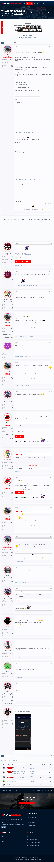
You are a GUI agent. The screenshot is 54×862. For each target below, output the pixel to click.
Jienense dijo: (18, 539)
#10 (51, 451)
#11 (51, 477)
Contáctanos (32, 790)
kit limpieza (4, 15)
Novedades (36, 3)
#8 (51, 391)
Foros (28, 3)
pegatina (12, 15)
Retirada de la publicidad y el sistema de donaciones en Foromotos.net (16, 772)
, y (21, 265)
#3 (51, 271)
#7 (51, 362)
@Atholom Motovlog (31, 183)
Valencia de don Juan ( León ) (31, 368)
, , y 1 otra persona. (27, 285)
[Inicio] (31, 13)
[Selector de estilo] (49, 3)
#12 (51, 507)
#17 (51, 642)
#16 (51, 618)
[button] (32, 3)
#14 (51, 567)
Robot (30, 137)
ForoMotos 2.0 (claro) (7, 790)
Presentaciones (33, 781)
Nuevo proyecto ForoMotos (16, 777)
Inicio (24, 3)
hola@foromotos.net (34, 839)
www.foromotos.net (34, 836)
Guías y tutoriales (31, 822)
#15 (51, 588)
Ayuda (45, 790)
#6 (51, 342)
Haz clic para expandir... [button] (33, 465)
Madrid (11, 65)
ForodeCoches (5, 838)
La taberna (32, 784)
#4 (51, 291)
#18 (51, 663)
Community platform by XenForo (27, 857)
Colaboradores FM (31, 825)
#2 (51, 243)
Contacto (27, 803)
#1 (51, 46)
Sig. (15, 42)
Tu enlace (4, 841)
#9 (51, 414)
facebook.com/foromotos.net (30, 39)
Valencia (11, 408)
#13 (51, 536)
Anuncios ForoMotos (32, 817)
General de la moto (32, 820)
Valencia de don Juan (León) (8, 334)
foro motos (21, 13)
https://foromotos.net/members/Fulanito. (24, 462)
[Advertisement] (27, 231)
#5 (51, 314)
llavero (8, 15)
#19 (51, 683)
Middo (3, 836)
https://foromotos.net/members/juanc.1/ (23, 551)
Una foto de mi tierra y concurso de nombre (16, 784)
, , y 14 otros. (26, 212)
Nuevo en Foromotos (11, 781)
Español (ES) (16, 790)
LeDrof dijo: (18, 454)
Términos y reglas (39, 790)
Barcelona (11, 262)
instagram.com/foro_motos (30, 37)
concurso (16, 13)
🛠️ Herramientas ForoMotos (16, 767)
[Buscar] (51, 3)
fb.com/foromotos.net (34, 845)
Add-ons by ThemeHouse (35, 859)
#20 (51, 708)
